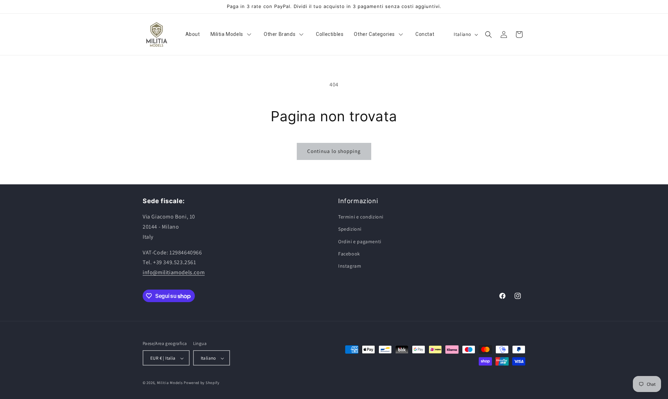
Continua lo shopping (334, 151)
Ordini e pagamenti (359, 241)
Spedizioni (349, 229)
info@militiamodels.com (174, 272)
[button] (488, 34)
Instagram (349, 266)
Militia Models (170, 383)
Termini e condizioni (360, 217)
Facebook (349, 254)
